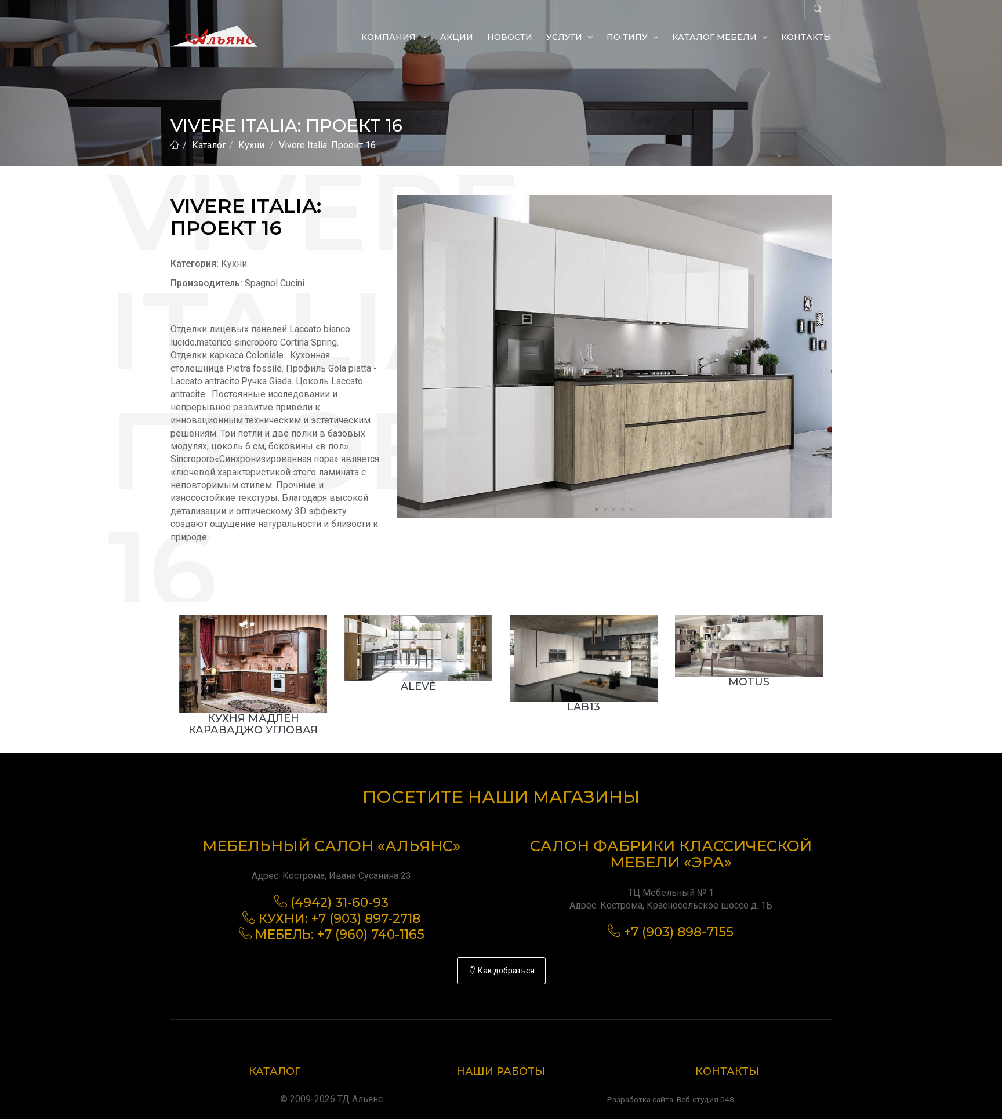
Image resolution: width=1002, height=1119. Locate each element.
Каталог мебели (715, 37)
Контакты (806, 37)
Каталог (209, 145)
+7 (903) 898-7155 (679, 932)
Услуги (565, 37)
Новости (509, 37)
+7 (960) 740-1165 (370, 934)
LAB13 (583, 706)
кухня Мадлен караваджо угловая (253, 724)
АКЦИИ (456, 37)
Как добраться (505, 970)
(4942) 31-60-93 (340, 902)
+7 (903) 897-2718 (365, 919)
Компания (389, 37)
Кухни (251, 145)
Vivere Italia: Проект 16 (327, 145)
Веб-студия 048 (705, 1099)
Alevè (418, 686)
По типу (628, 37)
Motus (748, 681)
